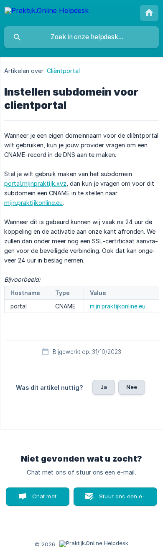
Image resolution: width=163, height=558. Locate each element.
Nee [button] (131, 387)
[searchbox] (81, 37)
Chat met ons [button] (44, 499)
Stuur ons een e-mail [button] (122, 499)
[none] (47, 12)
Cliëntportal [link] (63, 70)
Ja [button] (103, 387)
